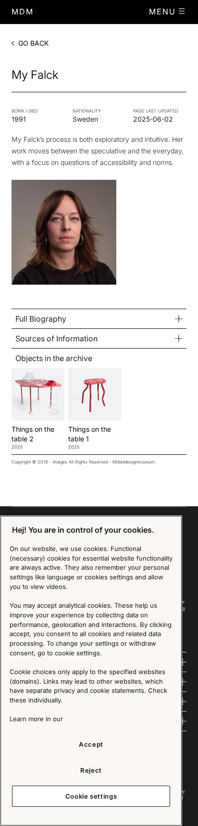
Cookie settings (91, 796)
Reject (91, 770)
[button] (167, 11)
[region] (91, 670)
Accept (91, 744)
